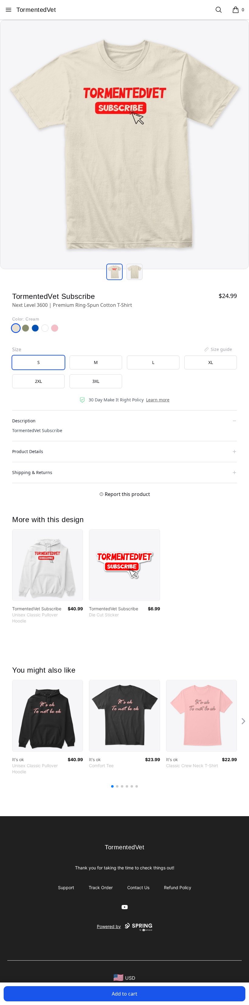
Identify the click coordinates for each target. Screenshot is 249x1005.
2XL (38, 381)
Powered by (109, 926)
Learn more (157, 400)
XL (210, 362)
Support (66, 887)
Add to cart (124, 993)
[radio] (38, 362)
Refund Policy (177, 887)
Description (24, 421)
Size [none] (16, 349)
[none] (217, 349)
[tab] (114, 271)
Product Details (27, 451)
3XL (95, 381)
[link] (47, 565)
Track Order (101, 887)
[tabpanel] (124, 144)
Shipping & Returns (32, 472)
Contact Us (138, 887)
